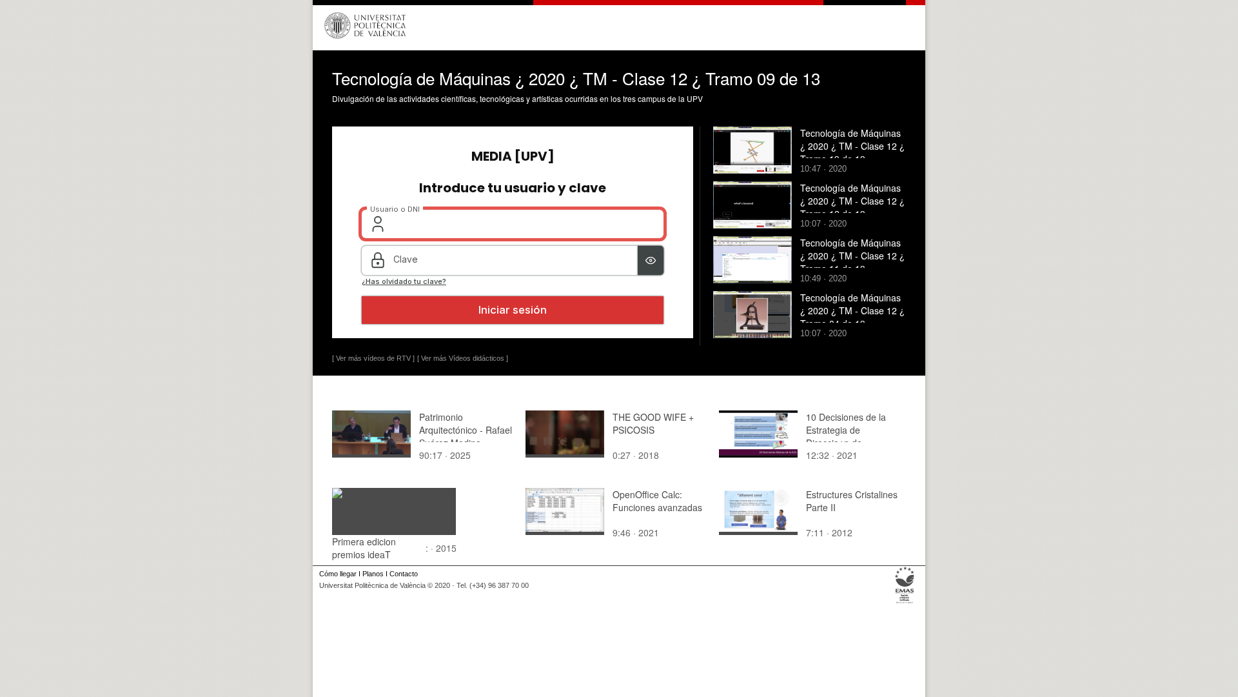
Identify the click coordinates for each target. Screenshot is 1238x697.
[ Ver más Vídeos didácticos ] (462, 358)
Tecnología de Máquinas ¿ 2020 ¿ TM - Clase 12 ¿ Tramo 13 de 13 (852, 145)
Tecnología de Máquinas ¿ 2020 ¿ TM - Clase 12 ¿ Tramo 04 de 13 (852, 310)
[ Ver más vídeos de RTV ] (373, 358)
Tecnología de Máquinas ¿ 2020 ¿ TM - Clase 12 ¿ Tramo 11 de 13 (852, 255)
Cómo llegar (338, 574)
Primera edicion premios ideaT (364, 548)
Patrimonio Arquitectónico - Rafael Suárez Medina (465, 429)
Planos (373, 574)
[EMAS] (905, 603)
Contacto (403, 574)
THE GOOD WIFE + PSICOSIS (653, 423)
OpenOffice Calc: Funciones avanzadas (657, 501)
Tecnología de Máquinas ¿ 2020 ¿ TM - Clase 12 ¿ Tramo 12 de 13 (852, 200)
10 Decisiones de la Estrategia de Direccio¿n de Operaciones (846, 436)
